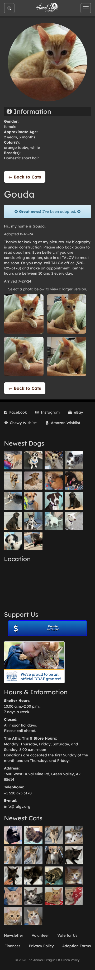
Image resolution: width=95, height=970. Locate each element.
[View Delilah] (54, 875)
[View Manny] (74, 521)
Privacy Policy (41, 946)
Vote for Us (68, 935)
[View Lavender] (74, 501)
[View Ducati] (33, 855)
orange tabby (16, 147)
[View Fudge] (33, 835)
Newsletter (13, 935)
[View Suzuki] (74, 835)
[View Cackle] (33, 896)
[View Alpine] (33, 541)
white (35, 147)
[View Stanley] (54, 501)
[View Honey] (13, 460)
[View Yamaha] (54, 835)
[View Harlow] (13, 835)
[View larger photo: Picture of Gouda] (24, 313)
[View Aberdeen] (74, 855)
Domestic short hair (21, 158)
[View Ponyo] (54, 481)
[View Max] (74, 460)
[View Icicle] (13, 541)
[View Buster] (54, 460)
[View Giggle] (13, 896)
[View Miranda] (74, 481)
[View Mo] (54, 521)
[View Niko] (33, 501)
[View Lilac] (13, 521)
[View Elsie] (54, 896)
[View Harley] (54, 855)
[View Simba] (74, 896)
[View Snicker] (74, 875)
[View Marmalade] (33, 916)
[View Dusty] (13, 501)
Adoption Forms (76, 946)
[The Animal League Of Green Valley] (47, 7)
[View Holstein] (33, 875)
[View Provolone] (13, 916)
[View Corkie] (33, 481)
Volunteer (40, 935)
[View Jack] (33, 521)
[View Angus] (13, 875)
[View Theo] (13, 481)
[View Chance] (33, 460)
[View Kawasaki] (13, 855)
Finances (12, 946)
